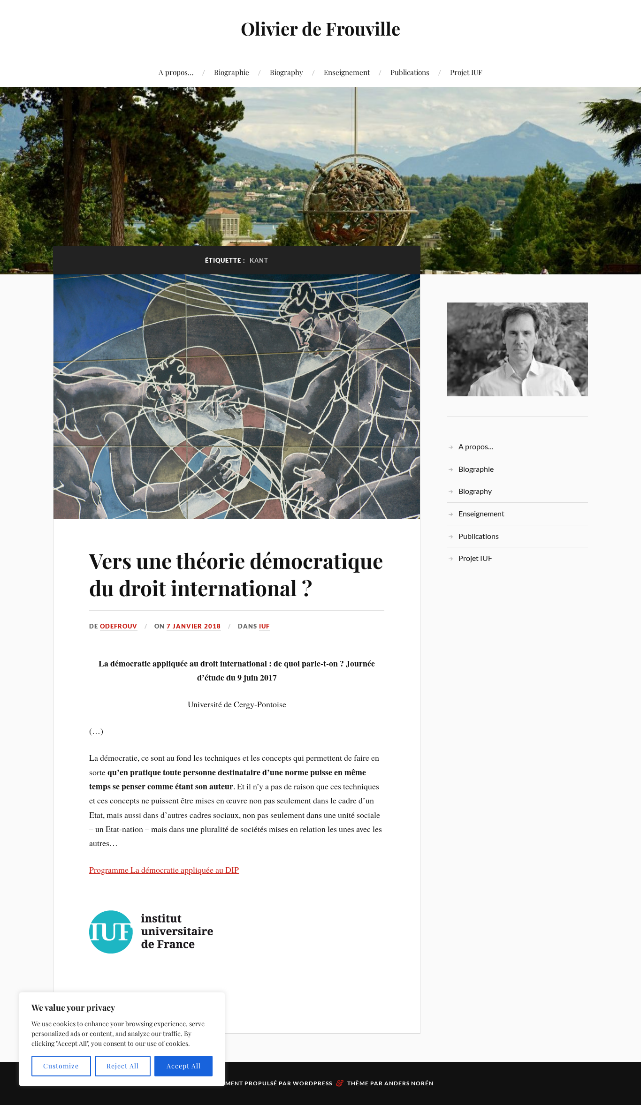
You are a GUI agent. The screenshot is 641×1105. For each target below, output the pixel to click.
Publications (409, 72)
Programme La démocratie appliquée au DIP (164, 869)
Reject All (123, 1065)
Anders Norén (409, 1083)
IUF (264, 626)
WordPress (312, 1083)
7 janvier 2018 (194, 626)
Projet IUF (466, 72)
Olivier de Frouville (320, 28)
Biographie (231, 72)
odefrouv (118, 626)
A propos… (176, 72)
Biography (286, 72)
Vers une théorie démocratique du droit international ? (236, 573)
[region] (122, 1039)
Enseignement (347, 72)
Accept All (184, 1065)
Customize (61, 1065)
